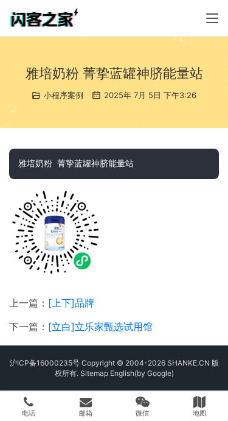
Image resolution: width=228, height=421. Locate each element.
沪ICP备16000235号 (45, 362)
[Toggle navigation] (212, 18)
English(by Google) (142, 373)
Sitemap (94, 373)
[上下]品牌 (71, 303)
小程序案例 (63, 95)
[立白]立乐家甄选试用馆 (100, 326)
